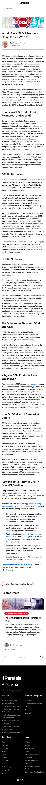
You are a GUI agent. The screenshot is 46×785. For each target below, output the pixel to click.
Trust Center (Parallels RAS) (34, 772)
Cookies (27, 745)
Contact (4, 754)
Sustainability (6, 767)
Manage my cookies (32, 760)
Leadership (6, 770)
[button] (20, 657)
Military (27, 707)
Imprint (27, 763)
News (4, 764)
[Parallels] (23, 2)
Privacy (27, 742)
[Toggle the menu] (5, 3)
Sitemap (4, 757)
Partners (5, 748)
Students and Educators (33, 703)
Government (29, 710)
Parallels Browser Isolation (11, 733)
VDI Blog (5, 745)
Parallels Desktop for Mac (11, 726)
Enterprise (28, 700)
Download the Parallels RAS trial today (17, 565)
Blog (3, 742)
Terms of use (29, 748)
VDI (37, 516)
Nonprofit (28, 713)
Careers (4, 773)
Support (4, 751)
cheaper (34, 384)
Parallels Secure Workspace (11, 706)
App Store (5, 761)
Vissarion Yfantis (19, 43)
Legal (27, 751)
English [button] (22, 780)
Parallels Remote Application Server (17, 584)
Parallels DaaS (7, 729)
